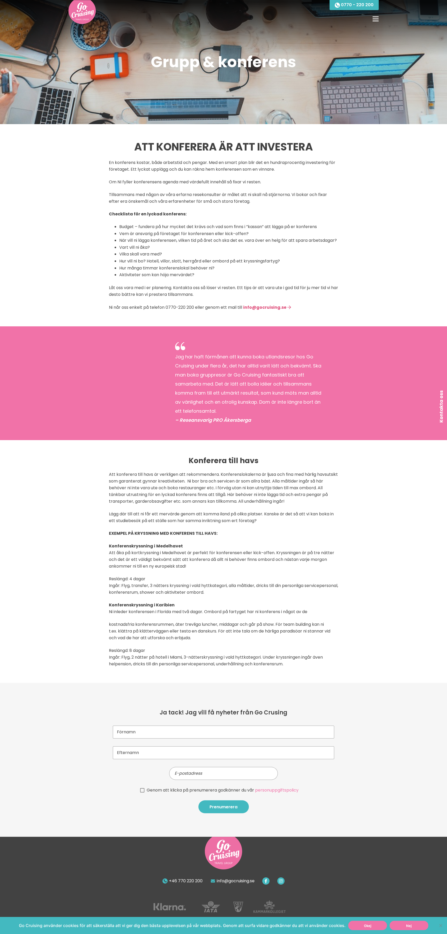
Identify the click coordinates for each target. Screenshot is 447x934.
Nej (409, 926)
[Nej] (440, 925)
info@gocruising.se (264, 307)
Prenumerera (223, 807)
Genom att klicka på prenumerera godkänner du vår (223, 790)
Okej (367, 926)
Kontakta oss (441, 406)
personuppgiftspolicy (277, 790)
